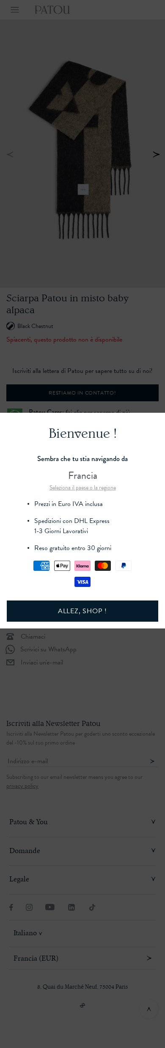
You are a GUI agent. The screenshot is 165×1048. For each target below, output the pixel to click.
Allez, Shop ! (82, 611)
